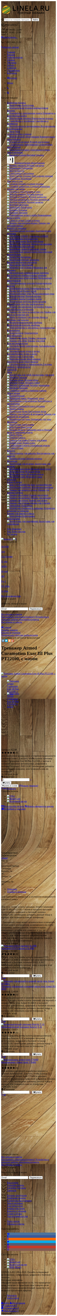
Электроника (13, 519)
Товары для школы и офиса (20, 513)
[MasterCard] (13, 798)
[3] (8, 753)
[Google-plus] (8, 1247)
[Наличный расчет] (17, 801)
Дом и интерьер (15, 152)
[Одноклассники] (9, 640)
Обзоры (11, 60)
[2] (5, 753)
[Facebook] (7, 1236)
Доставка (11, 62)
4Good (4, 571)
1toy (3, 551)
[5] (14, 753)
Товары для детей (16, 189)
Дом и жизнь (13, 393)
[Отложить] (3, 978)
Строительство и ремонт (19, 134)
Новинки (11, 479)
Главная (11, 52)
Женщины (12, 422)
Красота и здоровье (16, 228)
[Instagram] (8, 1249)
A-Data (4, 591)
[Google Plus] (12, 640)
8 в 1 (3, 581)
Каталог (11, 54)
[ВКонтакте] (3, 640)
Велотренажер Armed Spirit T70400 (18, 1062)
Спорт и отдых (14, 482)
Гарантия (11, 68)
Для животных (14, 335)
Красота (11, 450)
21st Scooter (7, 556)
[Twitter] (6, 640)
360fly (4, 566)
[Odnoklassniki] (8, 1239)
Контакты (12, 73)
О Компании (13, 70)
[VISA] (11, 796)
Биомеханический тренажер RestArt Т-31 (21, 1027)
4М (2, 576)
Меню (10, 83)
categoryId (12, 369)
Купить (7, 783)
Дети (9, 372)
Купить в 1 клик (10, 786)
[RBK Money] (14, 1267)
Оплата (10, 65)
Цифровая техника (16, 102)
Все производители (11, 596)
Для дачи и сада (15, 181)
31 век (4, 561)
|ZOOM (5, 546)
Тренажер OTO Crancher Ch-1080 (17, 948)
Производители (15, 57)
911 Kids (5, 586)
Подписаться (36, 609)
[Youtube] (8, 1244)
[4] (11, 753)
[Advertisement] (25, 727)
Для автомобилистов (17, 343)
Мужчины (12, 461)
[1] (3, 753)
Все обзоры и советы (11, 614)
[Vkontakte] (8, 1234)
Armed (4, 858)
